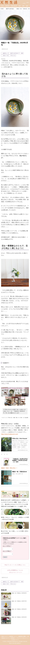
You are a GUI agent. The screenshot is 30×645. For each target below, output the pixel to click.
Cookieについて (15, 639)
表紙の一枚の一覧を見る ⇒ (9, 468)
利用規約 (13, 638)
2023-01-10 (5, 49)
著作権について (13, 636)
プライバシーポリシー (22, 638)
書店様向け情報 (22, 636)
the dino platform (17, 643)
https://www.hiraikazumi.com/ (9, 434)
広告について (4, 636)
